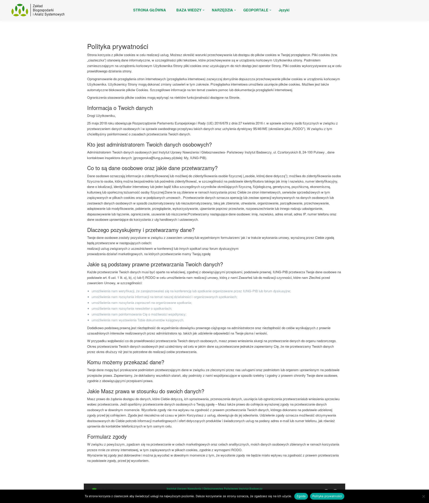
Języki (284, 10)
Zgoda (301, 496)
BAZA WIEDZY (189, 10)
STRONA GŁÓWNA (149, 10)
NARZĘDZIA (222, 10)
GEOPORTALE (255, 10)
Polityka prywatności (327, 496)
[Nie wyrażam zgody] (423, 496)
